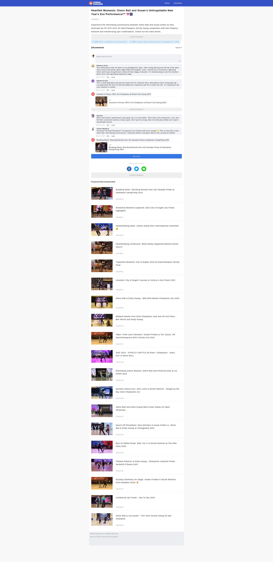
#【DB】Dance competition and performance (109, 42)
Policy (98, 536)
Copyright (114, 536)
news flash (178, 3)
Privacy (108, 536)
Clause (103, 536)
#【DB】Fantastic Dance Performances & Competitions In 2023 (154, 42)
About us (93, 536)
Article (167, 3)
